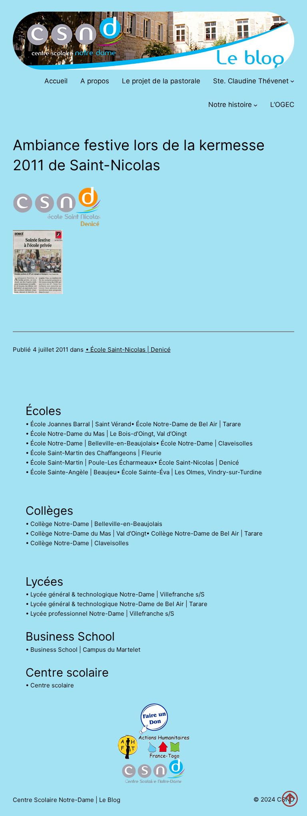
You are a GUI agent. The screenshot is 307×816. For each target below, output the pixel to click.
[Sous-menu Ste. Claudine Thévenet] (292, 81)
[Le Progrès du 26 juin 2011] (38, 292)
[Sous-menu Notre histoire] (255, 105)
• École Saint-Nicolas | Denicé (128, 349)
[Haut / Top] (290, 799)
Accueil (56, 81)
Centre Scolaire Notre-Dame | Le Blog (66, 800)
